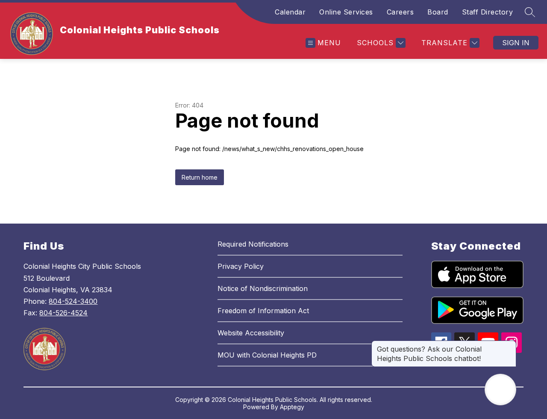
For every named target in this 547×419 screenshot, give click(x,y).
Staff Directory (487, 12)
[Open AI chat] (500, 389)
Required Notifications (253, 244)
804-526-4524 (63, 312)
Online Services (346, 12)
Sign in (515, 42)
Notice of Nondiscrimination (263, 288)
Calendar (290, 12)
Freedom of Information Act (263, 310)
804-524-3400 (73, 301)
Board (437, 12)
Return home (200, 177)
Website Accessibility (251, 333)
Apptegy (292, 406)
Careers (400, 12)
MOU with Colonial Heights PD (267, 355)
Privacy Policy (241, 266)
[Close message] (509, 344)
